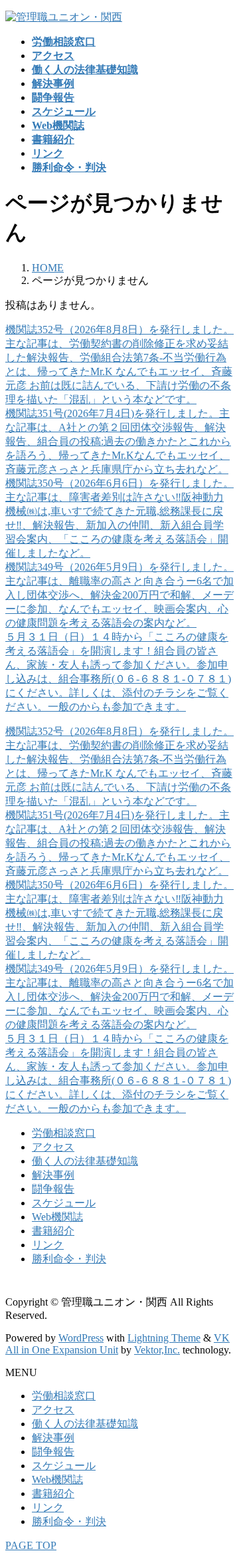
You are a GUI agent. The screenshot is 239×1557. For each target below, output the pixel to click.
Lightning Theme (163, 1338)
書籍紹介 (53, 1230)
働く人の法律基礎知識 (85, 1161)
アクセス (53, 1147)
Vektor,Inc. (157, 1349)
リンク (48, 1244)
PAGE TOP (30, 1545)
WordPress (81, 1338)
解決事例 (53, 1175)
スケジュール (64, 1202)
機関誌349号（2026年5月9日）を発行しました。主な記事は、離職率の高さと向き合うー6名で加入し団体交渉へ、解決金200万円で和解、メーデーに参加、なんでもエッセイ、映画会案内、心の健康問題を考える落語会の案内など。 (119, 595)
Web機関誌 (57, 1216)
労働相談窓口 (64, 1133)
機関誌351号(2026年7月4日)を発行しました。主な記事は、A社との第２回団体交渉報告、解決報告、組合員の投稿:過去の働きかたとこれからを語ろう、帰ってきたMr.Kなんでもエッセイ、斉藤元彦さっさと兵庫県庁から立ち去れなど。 (118, 441)
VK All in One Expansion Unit (117, 1343)
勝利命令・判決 (69, 1258)
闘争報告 (53, 1189)
